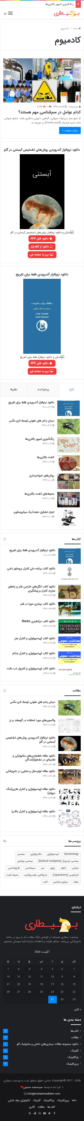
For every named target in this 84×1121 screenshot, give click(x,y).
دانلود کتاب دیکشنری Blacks (38, 621)
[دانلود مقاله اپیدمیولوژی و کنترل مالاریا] (69, 819)
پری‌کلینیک (72, 1064)
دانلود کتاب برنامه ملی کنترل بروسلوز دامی (31, 568)
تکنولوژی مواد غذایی (19, 1100)
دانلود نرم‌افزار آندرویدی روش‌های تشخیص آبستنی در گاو (30, 739)
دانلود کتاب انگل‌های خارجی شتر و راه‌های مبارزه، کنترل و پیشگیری (31, 588)
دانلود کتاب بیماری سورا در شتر (37, 604)
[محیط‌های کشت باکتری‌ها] (68, 499)
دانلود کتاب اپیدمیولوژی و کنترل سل (34, 638)
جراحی (75, 868)
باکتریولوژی (35, 854)
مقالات (74, 1037)
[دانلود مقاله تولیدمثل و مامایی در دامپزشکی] (69, 776)
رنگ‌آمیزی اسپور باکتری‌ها (59, 4)
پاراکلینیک (72, 1057)
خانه (75, 28)
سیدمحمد (73, 107)
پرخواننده (43, 389)
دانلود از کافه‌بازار (40, 246)
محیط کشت (12, 875)
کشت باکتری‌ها (45, 457)
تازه (71, 389)
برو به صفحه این (40, 254)
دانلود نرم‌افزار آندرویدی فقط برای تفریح (31, 402)
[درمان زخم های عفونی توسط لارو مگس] (68, 426)
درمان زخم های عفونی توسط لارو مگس (31, 420)
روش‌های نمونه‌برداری (41, 475)
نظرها (13, 389)
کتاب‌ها (74, 1031)
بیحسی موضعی (25, 861)
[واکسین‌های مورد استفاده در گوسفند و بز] (69, 725)
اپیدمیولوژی (53, 854)
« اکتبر (77, 1009)
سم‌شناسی (30, 868)
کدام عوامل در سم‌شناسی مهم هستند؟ (49, 112)
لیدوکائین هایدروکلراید (35, 875)
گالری (32, 1107)
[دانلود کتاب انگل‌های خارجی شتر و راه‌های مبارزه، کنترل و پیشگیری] (69, 592)
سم (42, 868)
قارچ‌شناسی (14, 868)
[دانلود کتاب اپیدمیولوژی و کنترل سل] (69, 642)
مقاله (75, 882)
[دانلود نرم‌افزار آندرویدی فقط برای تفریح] (68, 408)
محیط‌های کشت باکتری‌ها (39, 494)
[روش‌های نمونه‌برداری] (68, 481)
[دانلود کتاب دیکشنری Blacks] (69, 626)
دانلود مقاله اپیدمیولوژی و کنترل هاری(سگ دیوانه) (30, 791)
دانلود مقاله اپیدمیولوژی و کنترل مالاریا (33, 811)
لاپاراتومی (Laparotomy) (65, 875)
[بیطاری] (66, 13)
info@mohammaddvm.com (44, 1094)
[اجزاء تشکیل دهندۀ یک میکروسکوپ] (68, 518)
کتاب (45, 882)
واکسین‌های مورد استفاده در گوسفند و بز (32, 720)
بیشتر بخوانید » (70, 130)
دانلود (63, 868)
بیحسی (21, 854)
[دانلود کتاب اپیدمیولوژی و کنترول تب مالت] (69, 672)
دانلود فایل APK (39, 238)
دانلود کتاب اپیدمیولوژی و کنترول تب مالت (31, 668)
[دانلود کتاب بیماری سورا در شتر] (69, 609)
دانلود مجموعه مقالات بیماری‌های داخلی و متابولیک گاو (47, 1044)
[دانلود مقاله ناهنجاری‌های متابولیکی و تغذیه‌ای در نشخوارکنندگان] (69, 760)
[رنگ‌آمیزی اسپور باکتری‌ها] (68, 445)
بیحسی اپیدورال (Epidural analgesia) (58, 861)
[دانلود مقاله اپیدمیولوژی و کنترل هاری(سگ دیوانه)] (69, 797)
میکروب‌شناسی (60, 882)
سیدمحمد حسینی (33, 1087)
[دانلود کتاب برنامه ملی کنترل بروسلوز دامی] (69, 574)
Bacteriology (71, 854)
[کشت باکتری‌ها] (68, 463)
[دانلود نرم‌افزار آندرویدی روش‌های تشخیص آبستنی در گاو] (69, 743)
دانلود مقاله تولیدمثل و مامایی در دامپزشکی (30, 771)
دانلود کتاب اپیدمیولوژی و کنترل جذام (33, 653)
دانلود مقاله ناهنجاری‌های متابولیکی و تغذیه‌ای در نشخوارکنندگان (34, 757)
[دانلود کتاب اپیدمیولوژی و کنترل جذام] (69, 657)
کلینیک (74, 1051)
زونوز (52, 868)
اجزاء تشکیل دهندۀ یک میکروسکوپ (33, 512)
